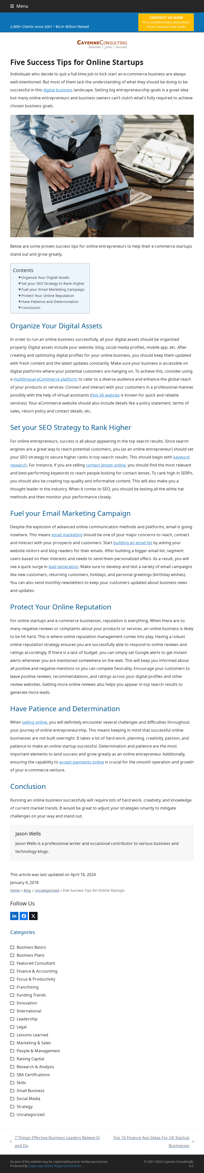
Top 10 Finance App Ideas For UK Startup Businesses (147, 1142)
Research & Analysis (35, 1066)
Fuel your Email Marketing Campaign (53, 289)
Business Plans (31, 955)
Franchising (28, 987)
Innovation (27, 1003)
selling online (34, 722)
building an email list (132, 542)
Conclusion (30, 307)
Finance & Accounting (37, 971)
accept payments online (81, 762)
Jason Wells (28, 833)
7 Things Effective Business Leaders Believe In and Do (55, 1142)
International (29, 1011)
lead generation (63, 566)
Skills (21, 1082)
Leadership (27, 1019)
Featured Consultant (36, 963)
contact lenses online (106, 465)
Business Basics (31, 947)
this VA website (105, 395)
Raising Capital (30, 1058)
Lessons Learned (32, 1035)
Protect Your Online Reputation (47, 295)
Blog (27, 890)
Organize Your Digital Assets (45, 277)
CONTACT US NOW (166, 22)
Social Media (28, 1098)
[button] (19, 6)
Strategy (25, 1106)
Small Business (31, 1090)
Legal (22, 1027)
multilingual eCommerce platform (45, 379)
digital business (58, 90)
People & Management (38, 1051)
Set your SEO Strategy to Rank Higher (53, 283)
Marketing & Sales (34, 1043)
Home (15, 890)
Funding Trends (31, 995)
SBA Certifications (33, 1074)
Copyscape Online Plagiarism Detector (55, 1166)
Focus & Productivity (36, 979)
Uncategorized (47, 890)
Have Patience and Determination (50, 301)
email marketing (66, 534)
